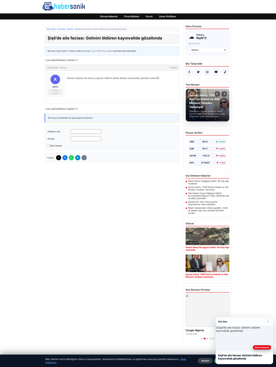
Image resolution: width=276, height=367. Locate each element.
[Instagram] (207, 72)
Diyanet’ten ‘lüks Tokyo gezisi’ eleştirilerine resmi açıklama (203, 203)
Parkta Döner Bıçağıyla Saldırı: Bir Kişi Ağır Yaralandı (208, 182)
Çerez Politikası (167, 16)
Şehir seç (194, 43)
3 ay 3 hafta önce (98, 51)
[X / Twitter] (198, 72)
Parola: (51, 138)
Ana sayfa (51, 29)
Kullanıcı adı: (54, 131)
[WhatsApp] (71, 157)
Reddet (205, 360)
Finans (70, 29)
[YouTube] (216, 72)
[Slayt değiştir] (202, 338)
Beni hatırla (56, 145)
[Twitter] (58, 157)
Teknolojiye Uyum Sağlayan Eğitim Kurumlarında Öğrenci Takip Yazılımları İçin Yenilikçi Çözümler (208, 196)
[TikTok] (225, 72)
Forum (149, 16)
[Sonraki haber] (224, 94)
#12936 (173, 67)
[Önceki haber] (217, 94)
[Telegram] (77, 157)
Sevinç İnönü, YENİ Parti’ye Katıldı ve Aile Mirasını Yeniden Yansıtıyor (208, 188)
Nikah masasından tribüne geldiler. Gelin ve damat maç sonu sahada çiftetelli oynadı (208, 210)
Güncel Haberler (109, 16)
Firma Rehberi (131, 16)
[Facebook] (65, 157)
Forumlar (61, 29)
